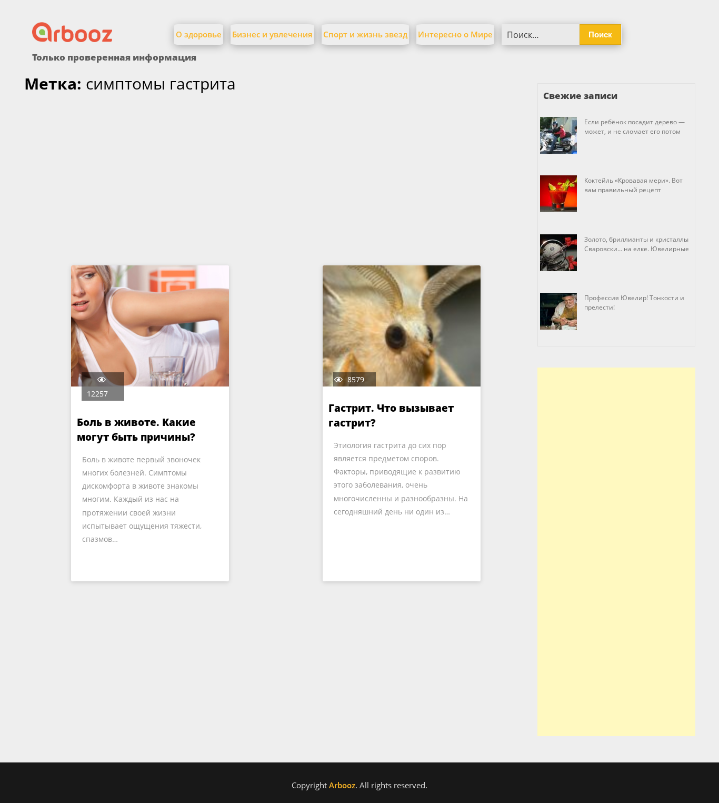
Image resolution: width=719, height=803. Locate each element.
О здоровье (199, 34)
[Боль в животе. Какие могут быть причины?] (150, 325)
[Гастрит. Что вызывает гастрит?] (402, 325)
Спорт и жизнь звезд (365, 34)
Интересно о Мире (455, 34)
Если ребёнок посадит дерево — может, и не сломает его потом (634, 126)
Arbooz (342, 785)
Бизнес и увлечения (272, 34)
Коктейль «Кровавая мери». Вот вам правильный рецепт (633, 185)
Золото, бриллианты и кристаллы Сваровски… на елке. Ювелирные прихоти (636, 249)
